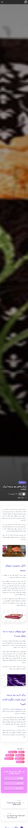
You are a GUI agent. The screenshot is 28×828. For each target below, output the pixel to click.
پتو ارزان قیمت (13, 752)
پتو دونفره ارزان (20, 755)
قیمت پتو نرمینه (9, 758)
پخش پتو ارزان (10, 755)
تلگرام (18, 778)
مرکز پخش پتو (20, 761)
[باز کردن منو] (2, 2)
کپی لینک (18, 788)
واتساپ (18, 783)
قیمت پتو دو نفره (19, 758)
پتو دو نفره (22, 482)
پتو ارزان (21, 752)
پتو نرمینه (18, 709)
